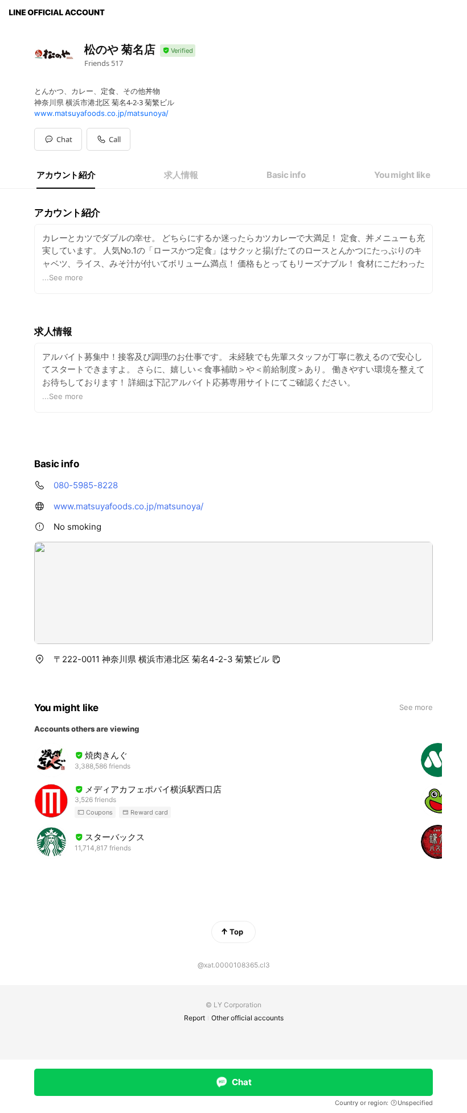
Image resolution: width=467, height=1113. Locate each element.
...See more (62, 277)
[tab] (65, 175)
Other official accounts (247, 1018)
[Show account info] (177, 50)
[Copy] (276, 659)
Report (194, 1018)
